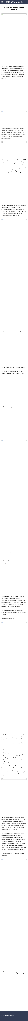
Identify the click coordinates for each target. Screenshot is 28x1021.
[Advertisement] (14, 49)
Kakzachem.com (14, 2)
